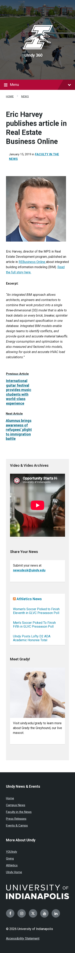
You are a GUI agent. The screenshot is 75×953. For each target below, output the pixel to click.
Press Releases (16, 819)
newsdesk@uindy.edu (29, 570)
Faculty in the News (19, 812)
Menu (14, 84)
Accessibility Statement (22, 938)
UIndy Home (14, 872)
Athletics (12, 865)
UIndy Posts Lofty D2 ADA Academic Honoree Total (31, 638)
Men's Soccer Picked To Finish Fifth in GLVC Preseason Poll (34, 624)
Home (10, 96)
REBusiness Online (32, 262)
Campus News (15, 805)
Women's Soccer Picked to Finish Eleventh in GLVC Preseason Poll (36, 611)
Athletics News (29, 599)
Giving (10, 858)
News (25, 96)
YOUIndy (11, 852)
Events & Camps (17, 825)
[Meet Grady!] (37, 693)
